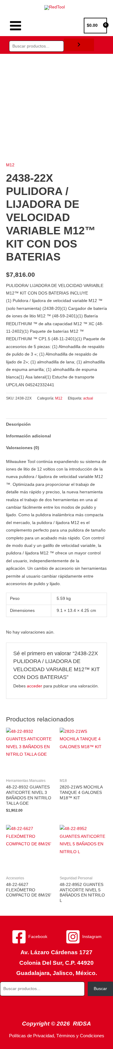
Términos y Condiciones (80, 1035)
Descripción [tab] (18, 424)
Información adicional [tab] (28, 436)
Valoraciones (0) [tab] (22, 448)
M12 (10, 165)
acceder (34, 686)
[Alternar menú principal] (15, 25)
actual (88, 398)
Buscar (100, 988)
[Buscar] (79, 45)
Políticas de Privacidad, (32, 1035)
